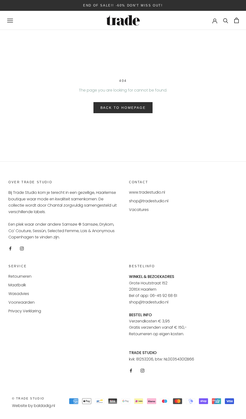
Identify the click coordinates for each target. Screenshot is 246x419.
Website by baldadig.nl (33, 405)
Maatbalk (17, 285)
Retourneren (19, 276)
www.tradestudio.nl (147, 192)
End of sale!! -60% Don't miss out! (123, 5)
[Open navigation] (10, 20)
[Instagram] (22, 248)
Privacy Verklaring (24, 311)
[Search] (225, 20)
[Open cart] (236, 20)
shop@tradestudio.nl (148, 201)
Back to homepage (123, 108)
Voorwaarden (21, 302)
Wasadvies (18, 293)
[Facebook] (10, 248)
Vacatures (139, 209)
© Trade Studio (28, 398)
